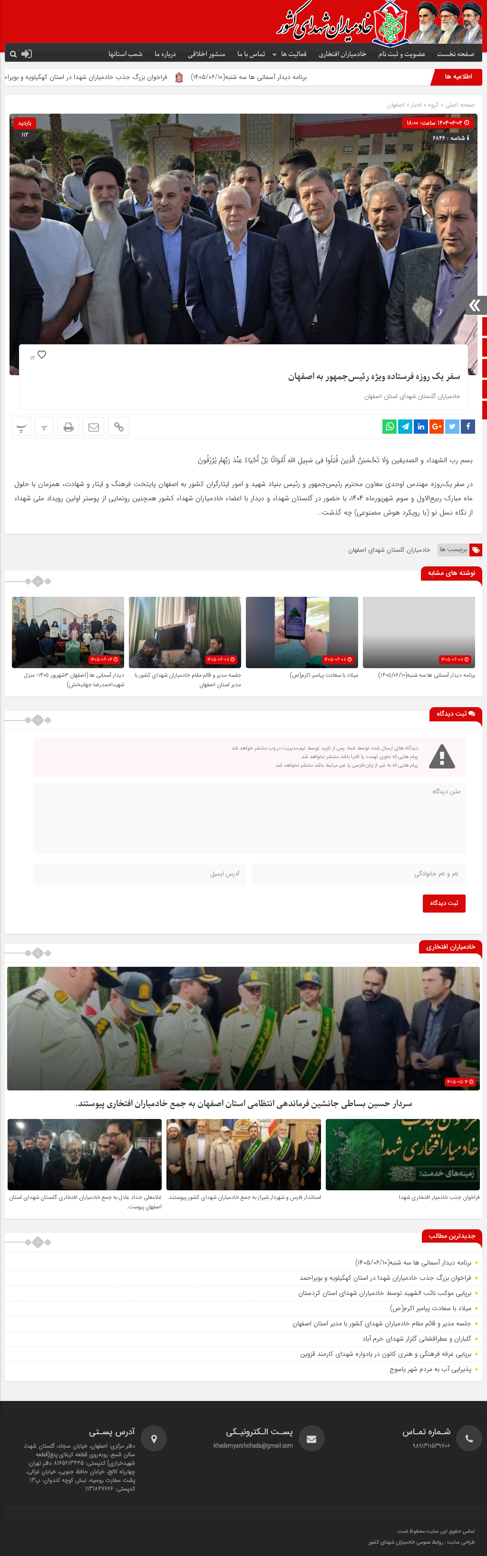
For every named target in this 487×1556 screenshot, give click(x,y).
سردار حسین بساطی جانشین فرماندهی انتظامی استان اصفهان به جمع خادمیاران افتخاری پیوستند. (243, 1104)
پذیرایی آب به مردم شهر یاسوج (430, 1369)
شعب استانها (125, 54)
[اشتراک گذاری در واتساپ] (389, 426)
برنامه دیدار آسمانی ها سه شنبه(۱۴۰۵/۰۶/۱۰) (317, 77)
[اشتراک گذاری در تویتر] (452, 426)
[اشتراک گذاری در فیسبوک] (468, 426)
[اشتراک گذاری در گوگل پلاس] (436, 426)
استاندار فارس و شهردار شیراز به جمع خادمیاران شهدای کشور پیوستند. (244, 1197)
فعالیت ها (294, 54)
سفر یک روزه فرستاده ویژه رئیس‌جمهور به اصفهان (374, 376)
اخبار (416, 105)
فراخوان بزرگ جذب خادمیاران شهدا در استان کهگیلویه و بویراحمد (149, 77)
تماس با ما (251, 54)
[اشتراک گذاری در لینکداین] (421, 426)
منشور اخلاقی (206, 54)
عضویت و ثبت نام (402, 54)
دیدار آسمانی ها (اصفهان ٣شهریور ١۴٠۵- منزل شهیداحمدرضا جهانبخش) (74, 680)
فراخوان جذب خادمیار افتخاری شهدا (439, 1197)
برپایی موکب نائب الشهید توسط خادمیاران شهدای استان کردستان (384, 1293)
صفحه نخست (456, 54)
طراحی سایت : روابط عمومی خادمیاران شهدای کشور (422, 1542)
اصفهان (396, 105)
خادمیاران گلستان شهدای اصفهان (389, 550)
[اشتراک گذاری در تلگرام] (405, 426)
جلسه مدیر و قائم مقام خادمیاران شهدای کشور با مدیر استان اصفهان (381, 1323)
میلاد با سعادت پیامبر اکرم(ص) (324, 675)
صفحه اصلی (459, 105)
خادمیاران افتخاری (343, 54)
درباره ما (165, 54)
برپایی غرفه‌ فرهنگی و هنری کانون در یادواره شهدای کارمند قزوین (385, 1354)
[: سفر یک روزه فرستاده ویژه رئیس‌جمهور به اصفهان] (93, 426)
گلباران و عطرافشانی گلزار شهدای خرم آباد (416, 1338)
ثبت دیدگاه (444, 903)
